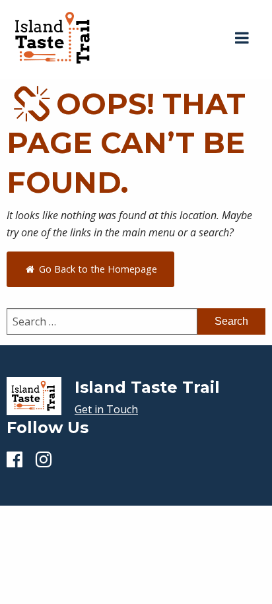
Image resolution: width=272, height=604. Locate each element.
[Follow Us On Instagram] (43, 458)
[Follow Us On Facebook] (14, 458)
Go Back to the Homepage (96, 269)
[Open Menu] (242, 38)
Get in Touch (106, 409)
